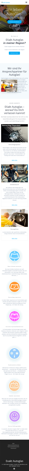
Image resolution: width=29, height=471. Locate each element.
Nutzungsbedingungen (13, 446)
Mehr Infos (14, 160)
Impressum (13, 448)
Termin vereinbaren (14, 21)
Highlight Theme (16, 466)
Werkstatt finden (14, 53)
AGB (13, 443)
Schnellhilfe (14, 26)
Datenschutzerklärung (13, 445)
